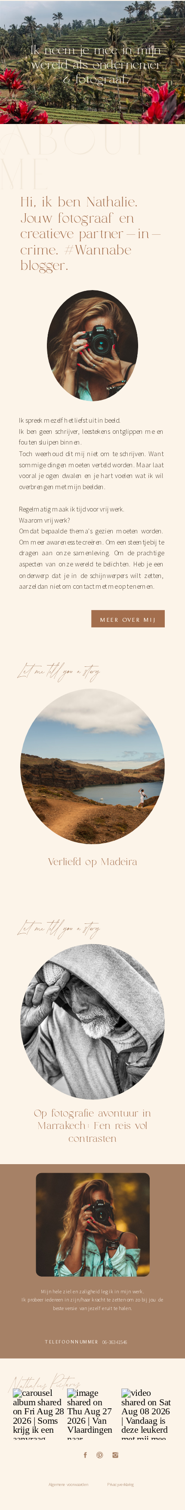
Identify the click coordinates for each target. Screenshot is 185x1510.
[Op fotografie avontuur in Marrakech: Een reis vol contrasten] (92, 1022)
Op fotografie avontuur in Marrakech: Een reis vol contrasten (92, 1126)
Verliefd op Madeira (92, 862)
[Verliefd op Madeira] (92, 766)
